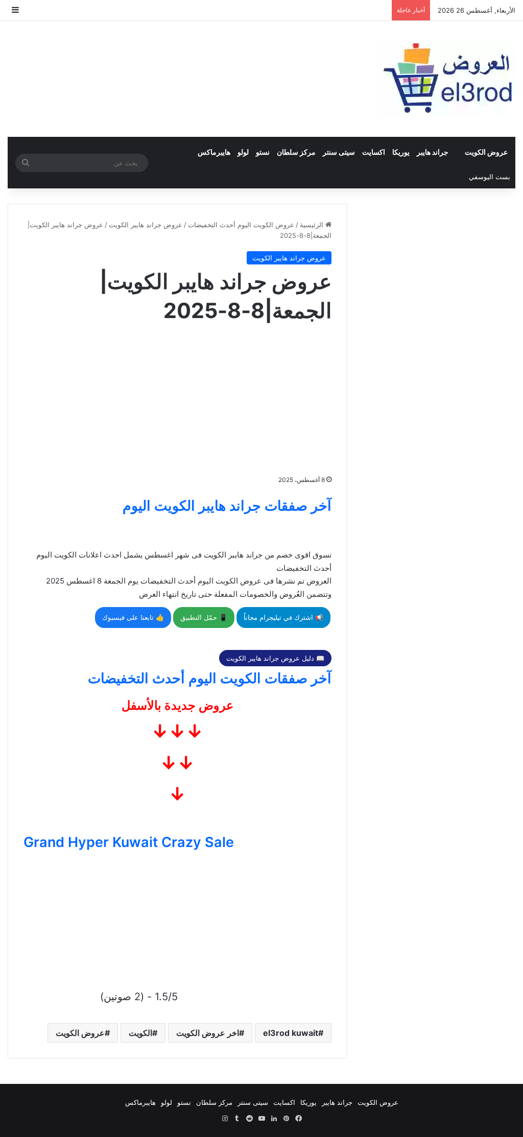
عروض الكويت (486, 152)
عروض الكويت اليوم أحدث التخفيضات (241, 225)
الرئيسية (312, 225)
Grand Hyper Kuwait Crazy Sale (128, 842)
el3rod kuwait (290, 1033)
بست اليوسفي (489, 177)
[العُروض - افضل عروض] (446, 78)
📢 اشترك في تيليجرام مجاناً (283, 617)
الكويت (140, 1033)
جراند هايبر (432, 152)
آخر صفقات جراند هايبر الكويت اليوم (227, 505)
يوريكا (401, 152)
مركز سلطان (296, 152)
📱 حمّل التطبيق (203, 617)
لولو (243, 152)
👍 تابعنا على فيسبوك (133, 617)
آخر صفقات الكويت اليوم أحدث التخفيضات (209, 678)
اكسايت (373, 152)
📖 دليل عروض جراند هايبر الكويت (275, 658)
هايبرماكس (214, 152)
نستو (263, 152)
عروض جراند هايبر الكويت (145, 225)
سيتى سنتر (339, 152)
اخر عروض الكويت (207, 1033)
